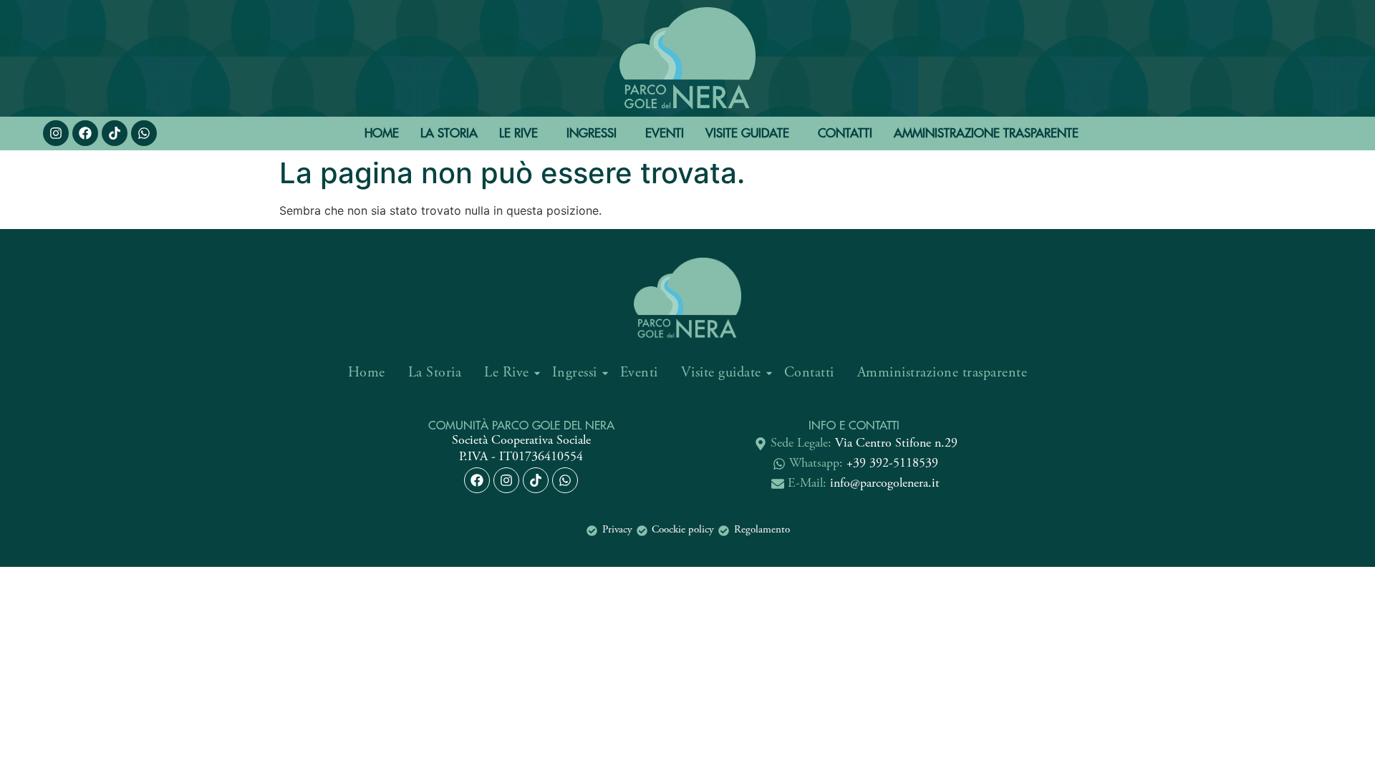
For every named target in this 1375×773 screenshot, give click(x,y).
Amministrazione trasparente (986, 133)
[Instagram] (56, 133)
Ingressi (591, 133)
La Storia (449, 133)
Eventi (664, 133)
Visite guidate (747, 133)
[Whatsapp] (144, 133)
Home (382, 133)
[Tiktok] (536, 480)
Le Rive (518, 133)
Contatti (845, 133)
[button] (522, 133)
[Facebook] (85, 133)
